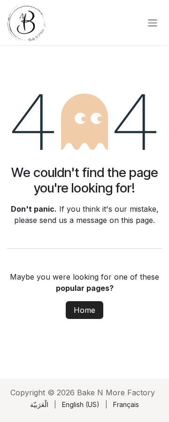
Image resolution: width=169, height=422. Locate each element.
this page (137, 220)
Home (84, 310)
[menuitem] (39, 404)
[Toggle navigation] (152, 22)
